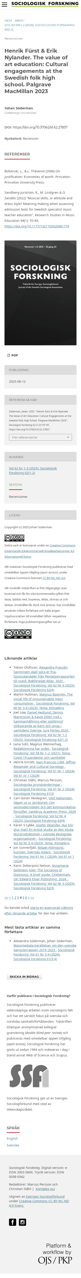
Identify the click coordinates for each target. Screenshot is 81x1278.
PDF (14, 355)
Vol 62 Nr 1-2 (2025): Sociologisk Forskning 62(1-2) (39, 27)
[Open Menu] (4, 4)
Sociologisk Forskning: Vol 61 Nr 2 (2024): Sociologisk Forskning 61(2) (44, 791)
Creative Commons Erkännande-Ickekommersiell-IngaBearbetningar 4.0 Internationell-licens (39, 551)
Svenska (13, 1145)
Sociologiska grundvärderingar (37, 784)
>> (32, 897)
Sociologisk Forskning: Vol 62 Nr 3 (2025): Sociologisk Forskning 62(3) (44, 885)
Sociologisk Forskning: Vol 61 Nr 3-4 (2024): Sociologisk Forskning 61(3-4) (44, 954)
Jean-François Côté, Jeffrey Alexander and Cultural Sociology (45, 764)
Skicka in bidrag (24, 976)
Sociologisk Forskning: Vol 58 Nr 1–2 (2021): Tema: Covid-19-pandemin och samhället (42, 753)
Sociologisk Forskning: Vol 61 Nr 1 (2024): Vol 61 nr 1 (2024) (44, 856)
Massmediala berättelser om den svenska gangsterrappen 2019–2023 (45, 947)
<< (6, 897)
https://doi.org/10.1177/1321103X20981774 (36, 226)
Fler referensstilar (25, 437)
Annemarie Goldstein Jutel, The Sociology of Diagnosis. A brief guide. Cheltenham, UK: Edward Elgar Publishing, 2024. (42, 872)
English (12, 1138)
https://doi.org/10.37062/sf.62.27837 (40, 127)
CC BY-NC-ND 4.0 (54, 578)
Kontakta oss (45, 1189)
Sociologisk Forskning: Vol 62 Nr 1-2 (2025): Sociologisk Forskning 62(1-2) (41, 737)
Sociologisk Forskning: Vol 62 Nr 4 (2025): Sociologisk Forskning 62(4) (44, 687)
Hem (8, 20)
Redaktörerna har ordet (32, 748)
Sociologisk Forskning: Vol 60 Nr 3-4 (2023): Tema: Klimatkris (44, 705)
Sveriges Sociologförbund (45, 1196)
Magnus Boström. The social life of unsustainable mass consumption (43, 698)
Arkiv (19, 20)
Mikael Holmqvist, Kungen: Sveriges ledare (39, 849)
